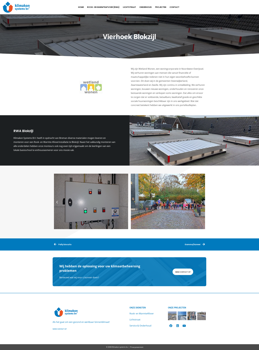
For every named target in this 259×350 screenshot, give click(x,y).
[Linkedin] (177, 326)
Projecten (160, 7)
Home (81, 7)
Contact (174, 7)
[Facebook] (171, 326)
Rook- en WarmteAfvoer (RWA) (103, 7)
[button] (57, 202)
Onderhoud (145, 7)
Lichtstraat (129, 7)
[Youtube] (184, 326)
